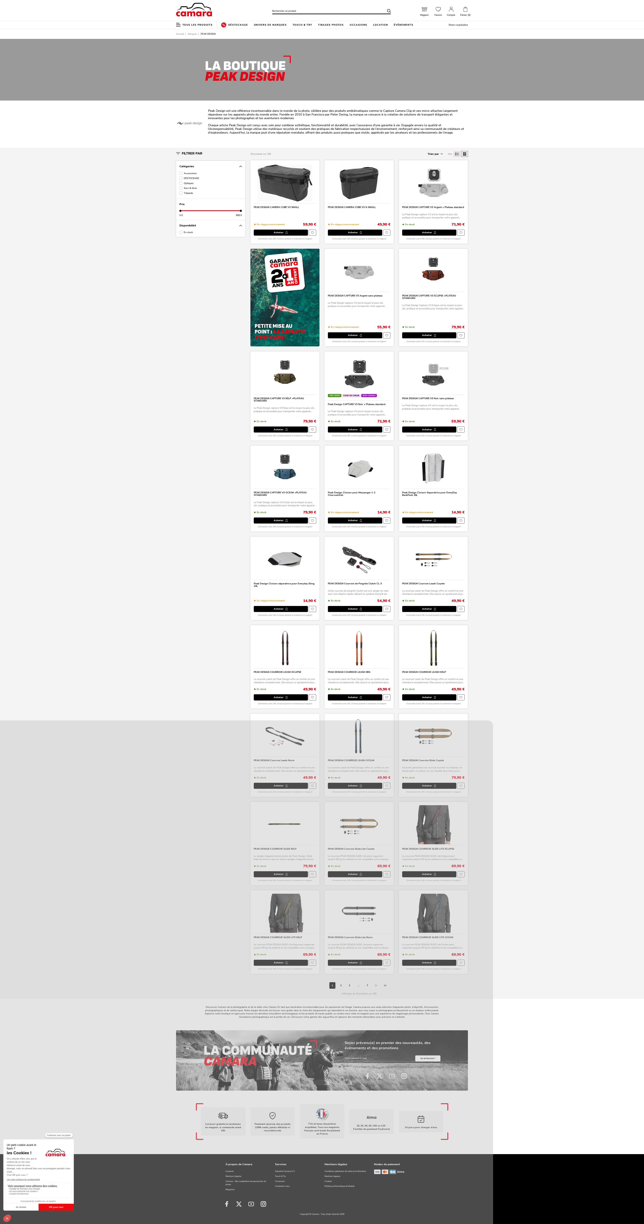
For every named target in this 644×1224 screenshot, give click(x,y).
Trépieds (188, 193)
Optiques (189, 183)
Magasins (230, 1189)
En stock (188, 232)
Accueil (180, 34)
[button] (465, 12)
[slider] (180, 211)
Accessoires (190, 173)
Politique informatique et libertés (340, 1186)
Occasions (280, 1181)
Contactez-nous (282, 1186)
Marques (192, 34)
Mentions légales (233, 1176)
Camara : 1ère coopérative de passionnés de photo (246, 1183)
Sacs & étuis (190, 188)
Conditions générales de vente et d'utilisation (345, 1171)
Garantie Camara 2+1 (285, 1171)
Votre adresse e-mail (356, 1058)
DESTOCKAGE (191, 178)
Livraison (230, 1171)
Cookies (328, 1181)
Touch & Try (280, 1176)
